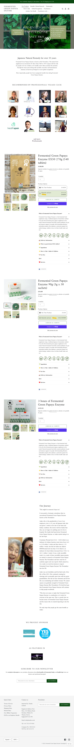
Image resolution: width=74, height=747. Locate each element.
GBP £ (15, 739)
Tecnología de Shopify (65, 744)
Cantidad (40, 176)
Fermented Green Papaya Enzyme (11, 9)
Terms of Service (8, 704)
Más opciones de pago (52, 207)
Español (7, 739)
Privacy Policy (7, 706)
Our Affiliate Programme (10, 713)
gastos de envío (53, 169)
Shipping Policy (8, 708)
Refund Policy (7, 711)
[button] (54, 213)
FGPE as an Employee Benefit (11, 715)
